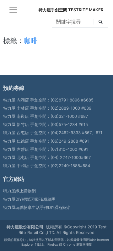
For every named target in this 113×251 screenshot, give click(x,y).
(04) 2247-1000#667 (71, 157)
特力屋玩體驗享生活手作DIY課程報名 (37, 207)
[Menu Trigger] (13, 10)
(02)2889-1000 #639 (71, 108)
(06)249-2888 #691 (70, 141)
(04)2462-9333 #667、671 (76, 132)
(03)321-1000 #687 (69, 116)
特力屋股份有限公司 (25, 226)
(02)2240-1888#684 (70, 165)
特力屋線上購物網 (19, 190)
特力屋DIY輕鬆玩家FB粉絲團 (29, 199)
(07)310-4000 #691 (69, 149)
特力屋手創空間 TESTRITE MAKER (71, 9)
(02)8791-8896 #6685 (72, 99)
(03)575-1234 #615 (69, 124)
